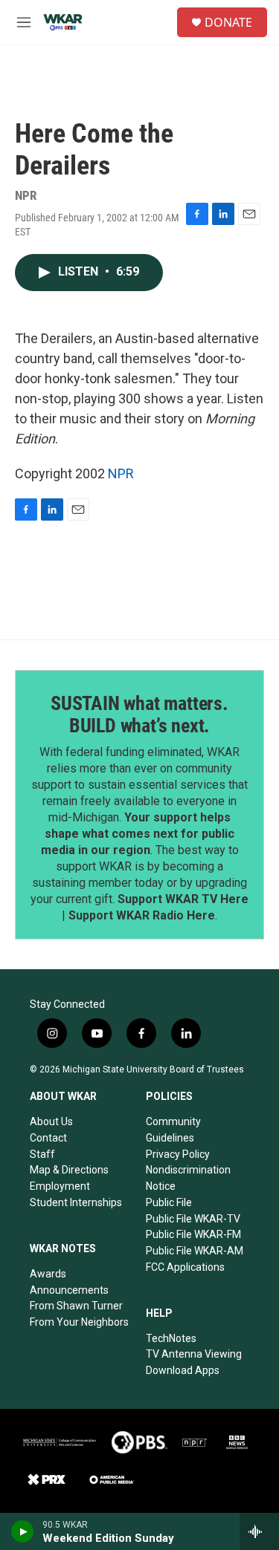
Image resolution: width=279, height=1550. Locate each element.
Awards (48, 1274)
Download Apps (182, 1370)
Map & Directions (69, 1170)
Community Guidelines (173, 1130)
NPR (121, 473)
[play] (22, 1531)
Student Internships (76, 1202)
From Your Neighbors (79, 1322)
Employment (60, 1186)
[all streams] (259, 1531)
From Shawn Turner (76, 1306)
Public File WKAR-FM (193, 1234)
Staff (42, 1154)
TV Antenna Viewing (194, 1354)
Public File (169, 1202)
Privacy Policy (178, 1154)
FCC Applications (185, 1267)
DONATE (228, 22)
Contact (48, 1138)
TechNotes (171, 1338)
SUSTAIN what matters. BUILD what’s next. (139, 714)
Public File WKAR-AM (194, 1251)
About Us (51, 1121)
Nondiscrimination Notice (188, 1178)
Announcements (69, 1290)
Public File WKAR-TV (193, 1219)
